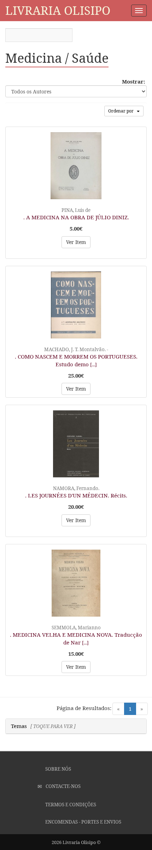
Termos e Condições (70, 804)
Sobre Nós (57, 769)
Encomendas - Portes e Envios (82, 822)
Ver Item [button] (76, 242)
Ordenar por (122, 111)
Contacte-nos (63, 786)
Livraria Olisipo (57, 10)
